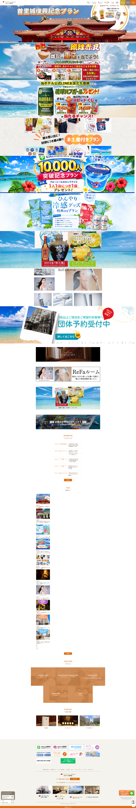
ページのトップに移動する (133, 805)
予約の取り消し (52, 769)
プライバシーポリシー (78, 769)
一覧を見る (68, 480)
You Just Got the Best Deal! (7, 792)
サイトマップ (85, 769)
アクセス (72, 769)
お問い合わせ (75, 778)
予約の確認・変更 (45, 769)
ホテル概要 (67, 769)
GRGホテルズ (90, 769)
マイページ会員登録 (60, 769)
